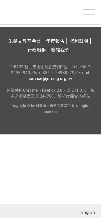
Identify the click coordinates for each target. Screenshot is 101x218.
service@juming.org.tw (50, 78)
